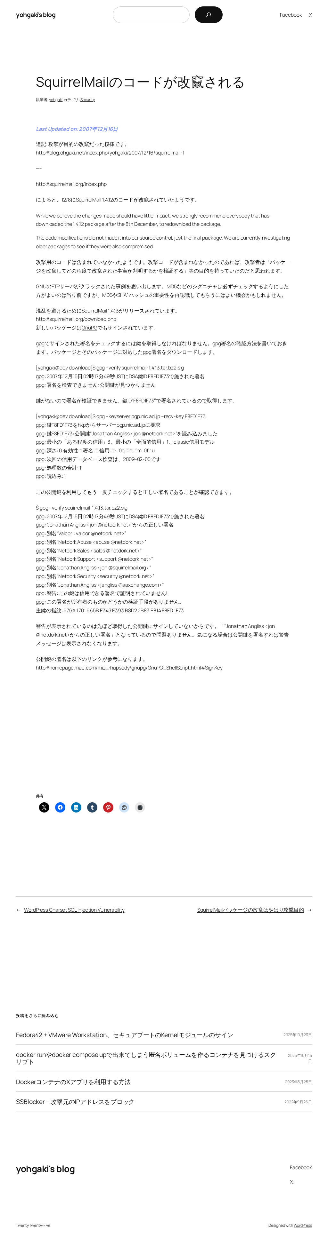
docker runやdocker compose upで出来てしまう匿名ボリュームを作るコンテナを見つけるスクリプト (146, 1058)
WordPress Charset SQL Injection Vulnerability (74, 909)
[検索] (209, 14)
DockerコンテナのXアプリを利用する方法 (73, 1081)
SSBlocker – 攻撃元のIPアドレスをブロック (75, 1101)
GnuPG (89, 327)
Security (87, 99)
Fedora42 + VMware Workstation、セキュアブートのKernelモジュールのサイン (124, 1034)
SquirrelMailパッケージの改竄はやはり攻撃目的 (250, 909)
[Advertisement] (164, 740)
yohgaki (55, 99)
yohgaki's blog (35, 14)
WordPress (303, 1225)
